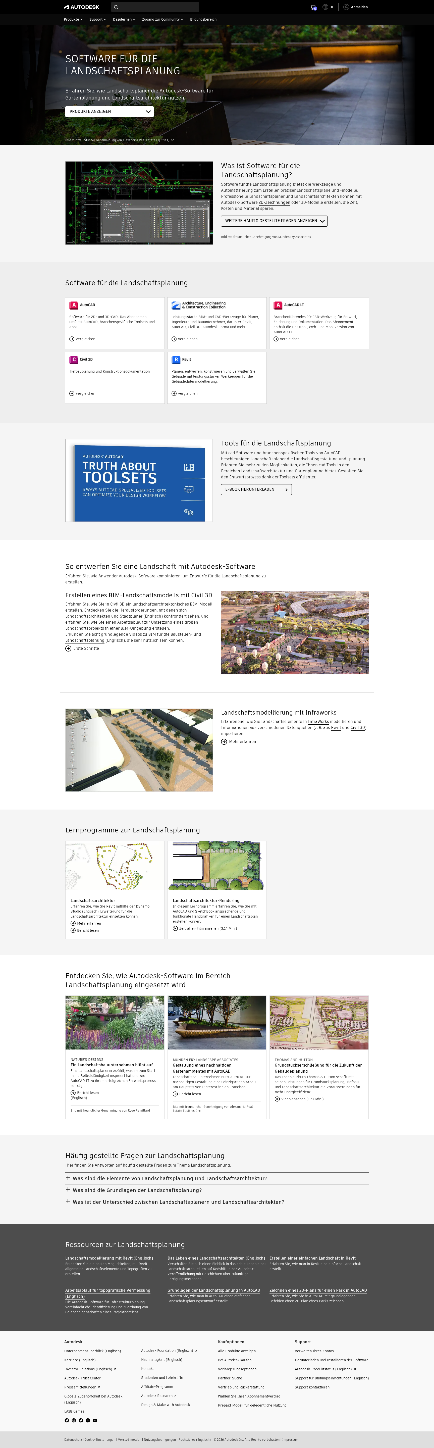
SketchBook (204, 911)
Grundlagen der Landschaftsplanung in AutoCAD (214, 1290)
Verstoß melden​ (129, 1439)
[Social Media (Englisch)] (80, 1422)
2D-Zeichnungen (274, 202)
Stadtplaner (131, 616)
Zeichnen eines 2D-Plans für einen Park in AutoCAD (318, 1290)
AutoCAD (180, 911)
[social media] (80, 1420)
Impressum (290, 1439)
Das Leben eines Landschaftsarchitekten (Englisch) (216, 1258)
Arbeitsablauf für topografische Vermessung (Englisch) (107, 1293)
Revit (336, 727)
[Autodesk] (81, 7)
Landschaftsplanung (84, 640)
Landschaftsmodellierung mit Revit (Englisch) (109, 1258)
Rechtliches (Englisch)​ (195, 1439)
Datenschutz (73, 1439)
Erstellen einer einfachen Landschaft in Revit (312, 1258)
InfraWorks (318, 721)
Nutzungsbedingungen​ (160, 1439)
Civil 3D (358, 727)
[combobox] (155, 7)
